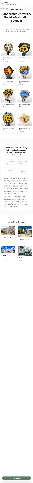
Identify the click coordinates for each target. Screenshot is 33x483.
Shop (7, 8)
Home (2, 8)
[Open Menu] (30, 3)
